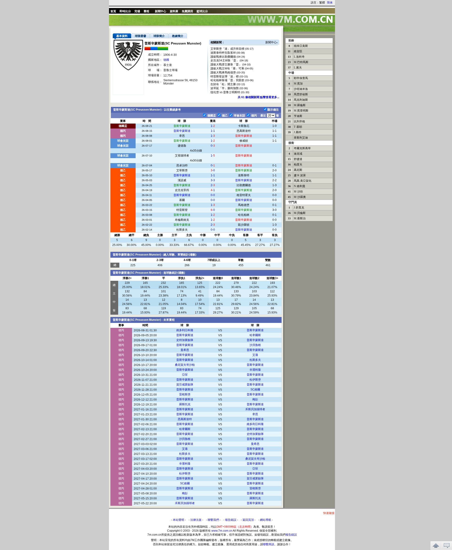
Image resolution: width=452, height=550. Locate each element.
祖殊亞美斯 (301, 46)
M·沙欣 (298, 191)
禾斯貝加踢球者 (255, 409)
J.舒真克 (299, 207)
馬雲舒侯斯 (301, 94)
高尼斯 (298, 170)
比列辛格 (299, 121)
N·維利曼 (299, 186)
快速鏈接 (329, 513)
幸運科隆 (255, 369)
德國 (166, 59)
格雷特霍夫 (244, 195)
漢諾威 (182, 180)
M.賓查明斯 (301, 110)
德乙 (224, 115)
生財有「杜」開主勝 (223, 84)
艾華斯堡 (182, 170)
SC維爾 (255, 389)
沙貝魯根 (255, 345)
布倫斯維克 (182, 219)
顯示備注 (273, 109)
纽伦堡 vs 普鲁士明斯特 (225, 92)
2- (213, 185)
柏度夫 (298, 164)
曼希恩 (185, 350)
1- (213, 126)
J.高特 (297, 132)
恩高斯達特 (244, 130)
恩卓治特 (182, 165)
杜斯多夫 (182, 229)
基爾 (182, 200)
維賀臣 (298, 51)
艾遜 (255, 355)
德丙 (253, 115)
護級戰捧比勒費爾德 (223, 56)
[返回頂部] (435, 545)
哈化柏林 (243, 215)
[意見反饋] (446, 545)
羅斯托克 (184, 404)
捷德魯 (182, 145)
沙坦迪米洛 (301, 89)
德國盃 (211, 115)
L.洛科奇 (299, 56)
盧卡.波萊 (300, 175)
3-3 (213, 180)
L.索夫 (298, 67)
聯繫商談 (268, 544)
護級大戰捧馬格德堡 (223, 72)
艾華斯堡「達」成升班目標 (227, 48)
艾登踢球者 (182, 155)
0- (213, 145)
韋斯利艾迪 (301, 137)
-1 (213, 190)
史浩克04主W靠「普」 (224, 60)
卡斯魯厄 (243, 126)
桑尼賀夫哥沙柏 (185, 364)
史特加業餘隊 (184, 340)
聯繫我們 (213, 520)
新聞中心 (271, 42)
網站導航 (265, 520)
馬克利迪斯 (301, 99)
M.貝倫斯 (300, 213)
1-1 (213, 130)
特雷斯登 (182, 210)
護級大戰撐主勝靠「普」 (226, 64)
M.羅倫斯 (300, 105)
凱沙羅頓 (243, 224)
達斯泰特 (243, 175)
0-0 (213, 195)
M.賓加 (298, 83)
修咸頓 (243, 140)
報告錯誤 (230, 520)
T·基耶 (298, 126)
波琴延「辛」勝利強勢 (224, 88)
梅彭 (255, 399)
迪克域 (298, 153)
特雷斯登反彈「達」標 (224, 76)
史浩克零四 (182, 190)
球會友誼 (239, 115)
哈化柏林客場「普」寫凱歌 (227, 80)
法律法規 (196, 520)
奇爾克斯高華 (302, 148)
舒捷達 (298, 159)
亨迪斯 (298, 116)
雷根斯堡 (184, 394)
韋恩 (182, 135)
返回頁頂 (248, 520)
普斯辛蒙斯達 (182, 126)
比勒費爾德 (244, 185)
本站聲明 (178, 520)
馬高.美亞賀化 (302, 180)
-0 (213, 170)
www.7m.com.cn (221, 530)
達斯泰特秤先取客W (223, 52)
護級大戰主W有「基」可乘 (227, 68)
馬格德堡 (243, 205)
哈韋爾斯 (255, 335)
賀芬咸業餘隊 (184, 384)
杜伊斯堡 (255, 379)
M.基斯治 (300, 218)
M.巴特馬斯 (301, 62)
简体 (330, 2)
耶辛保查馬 (301, 78)
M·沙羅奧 (300, 197)
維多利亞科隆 (184, 330)
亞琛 (185, 374)
